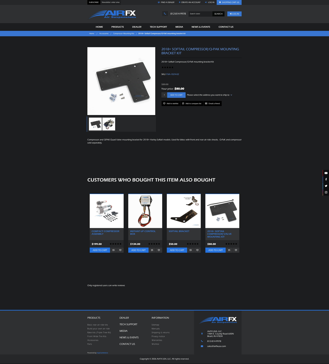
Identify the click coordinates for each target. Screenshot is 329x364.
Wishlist (155, 344)
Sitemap (155, 325)
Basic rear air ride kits (97, 325)
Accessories (92, 340)
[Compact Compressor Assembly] (107, 211)
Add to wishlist (172, 103)
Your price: (167, 88)
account (190, 2)
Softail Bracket (179, 231)
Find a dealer (167, 2)
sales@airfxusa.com (216, 346)
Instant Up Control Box (143, 232)
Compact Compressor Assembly (105, 232)
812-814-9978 (178, 13)
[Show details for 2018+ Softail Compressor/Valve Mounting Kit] (222, 211)
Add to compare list (193, 103)
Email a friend (214, 103)
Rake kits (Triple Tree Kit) (99, 332)
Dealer (124, 317)
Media (123, 330)
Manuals (156, 328)
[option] (95, 124)
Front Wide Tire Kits (96, 336)
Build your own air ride (98, 328)
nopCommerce (102, 353)
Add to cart (176, 95)
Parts (89, 344)
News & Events (129, 337)
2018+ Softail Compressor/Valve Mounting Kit (219, 234)
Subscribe (94, 2)
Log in (211, 2)
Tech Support (128, 324)
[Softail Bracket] (184, 211)
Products (93, 317)
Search (218, 14)
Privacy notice (158, 336)
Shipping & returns (161, 332)
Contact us (127, 344)
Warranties (157, 340)
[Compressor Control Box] (145, 211)
